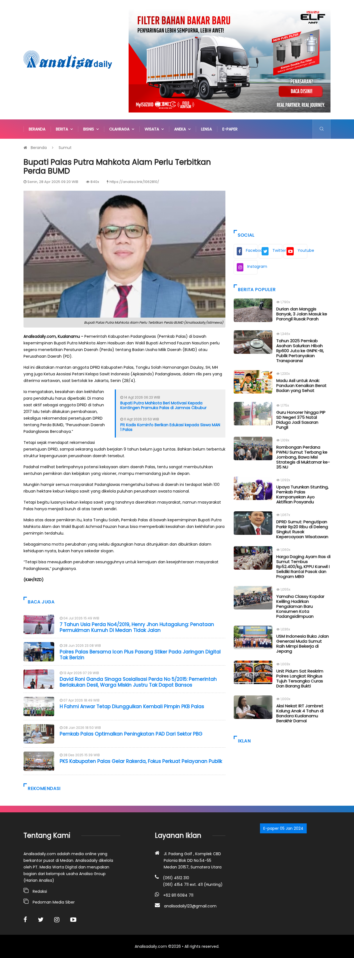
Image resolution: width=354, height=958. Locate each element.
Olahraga (120, 129)
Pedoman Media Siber (54, 902)
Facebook (251, 250)
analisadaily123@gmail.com (190, 906)
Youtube (302, 250)
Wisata (153, 129)
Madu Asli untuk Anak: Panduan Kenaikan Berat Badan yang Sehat (301, 385)
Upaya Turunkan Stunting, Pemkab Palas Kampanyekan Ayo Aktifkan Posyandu (302, 494)
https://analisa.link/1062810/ (134, 181)
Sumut (65, 147)
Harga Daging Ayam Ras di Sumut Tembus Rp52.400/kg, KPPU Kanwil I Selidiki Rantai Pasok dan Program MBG (303, 566)
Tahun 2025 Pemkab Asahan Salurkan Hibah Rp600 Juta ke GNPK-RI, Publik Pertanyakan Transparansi (300, 350)
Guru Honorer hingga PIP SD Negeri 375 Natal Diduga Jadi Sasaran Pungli (301, 419)
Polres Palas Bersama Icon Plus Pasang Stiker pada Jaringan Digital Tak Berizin (140, 654)
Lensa (206, 129)
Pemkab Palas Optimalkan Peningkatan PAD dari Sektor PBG (131, 734)
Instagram (252, 266)
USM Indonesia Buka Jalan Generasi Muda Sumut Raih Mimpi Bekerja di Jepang (302, 643)
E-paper (230, 129)
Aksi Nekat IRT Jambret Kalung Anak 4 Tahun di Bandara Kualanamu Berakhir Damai (300, 713)
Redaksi (40, 891)
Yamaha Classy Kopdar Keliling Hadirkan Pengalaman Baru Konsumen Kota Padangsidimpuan (300, 606)
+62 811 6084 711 (178, 895)
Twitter (277, 250)
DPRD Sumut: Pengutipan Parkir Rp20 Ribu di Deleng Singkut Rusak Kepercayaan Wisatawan (302, 529)
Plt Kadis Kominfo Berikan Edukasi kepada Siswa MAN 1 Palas (170, 427)
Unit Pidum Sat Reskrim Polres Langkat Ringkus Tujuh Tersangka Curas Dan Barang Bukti (299, 678)
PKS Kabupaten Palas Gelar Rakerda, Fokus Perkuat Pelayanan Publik (141, 761)
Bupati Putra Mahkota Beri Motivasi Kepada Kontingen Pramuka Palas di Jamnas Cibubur (163, 405)
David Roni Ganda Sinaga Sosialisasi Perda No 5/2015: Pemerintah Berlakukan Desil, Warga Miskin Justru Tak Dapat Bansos (138, 682)
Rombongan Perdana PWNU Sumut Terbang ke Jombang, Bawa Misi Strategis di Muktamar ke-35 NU (303, 457)
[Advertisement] (282, 183)
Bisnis (89, 129)
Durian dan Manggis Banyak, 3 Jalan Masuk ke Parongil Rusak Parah (301, 314)
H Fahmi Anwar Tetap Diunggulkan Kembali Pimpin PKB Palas (132, 706)
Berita (63, 129)
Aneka (181, 129)
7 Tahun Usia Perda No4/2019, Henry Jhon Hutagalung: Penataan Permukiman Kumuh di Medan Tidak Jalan (137, 627)
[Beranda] (68, 59)
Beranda (37, 129)
